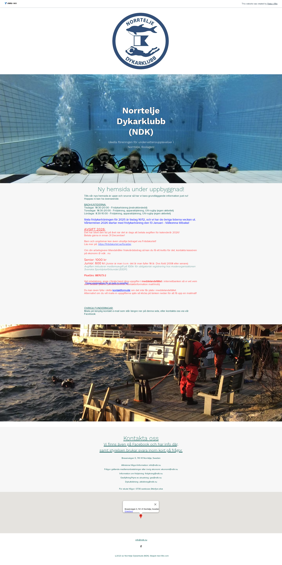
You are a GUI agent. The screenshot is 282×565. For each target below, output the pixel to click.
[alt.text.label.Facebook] (141, 546)
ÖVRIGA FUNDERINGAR (98, 308)
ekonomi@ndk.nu (169, 469)
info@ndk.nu (155, 465)
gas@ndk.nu (156, 477)
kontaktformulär (121, 290)
